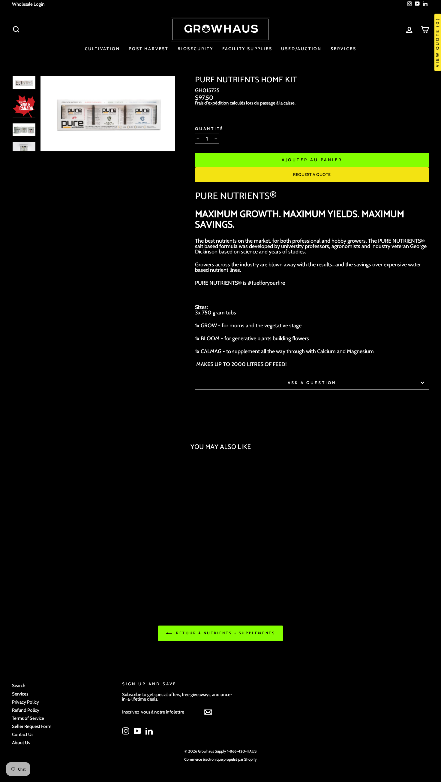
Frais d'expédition (212, 103)
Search (18, 685)
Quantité (209, 129)
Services (343, 48)
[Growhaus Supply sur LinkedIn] (149, 731)
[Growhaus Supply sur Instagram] (125, 731)
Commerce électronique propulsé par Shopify (220, 759)
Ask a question (312, 382)
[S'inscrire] (208, 712)
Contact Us (22, 734)
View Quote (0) (437, 42)
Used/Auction (301, 48)
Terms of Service (28, 718)
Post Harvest (149, 48)
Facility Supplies (247, 48)
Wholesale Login (28, 4)
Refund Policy (25, 710)
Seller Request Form (31, 726)
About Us (21, 742)
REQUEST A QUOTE (312, 174)
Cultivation (102, 48)
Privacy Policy (25, 702)
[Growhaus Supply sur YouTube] (137, 731)
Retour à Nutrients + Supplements (224, 633)
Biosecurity (195, 48)
